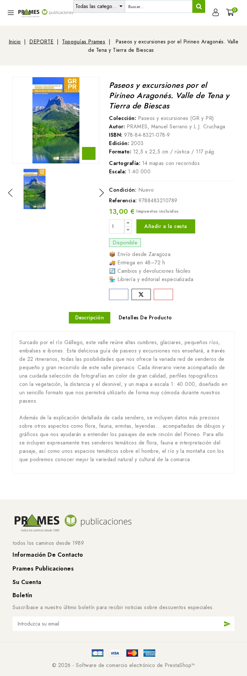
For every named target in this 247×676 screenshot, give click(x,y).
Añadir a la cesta (165, 226)
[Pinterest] (163, 294)
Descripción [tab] (89, 317)
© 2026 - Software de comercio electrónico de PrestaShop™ (123, 665)
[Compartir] (118, 294)
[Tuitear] (141, 294)
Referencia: (123, 200)
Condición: (122, 190)
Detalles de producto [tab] (145, 317)
